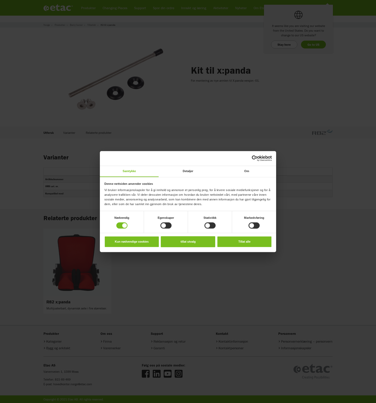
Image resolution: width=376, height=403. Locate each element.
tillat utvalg (188, 241)
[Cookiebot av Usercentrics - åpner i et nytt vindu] (255, 158)
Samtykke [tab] (129, 171)
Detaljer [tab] (188, 171)
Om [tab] (246, 171)
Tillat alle (244, 241)
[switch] (166, 225)
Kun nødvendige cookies (132, 241)
